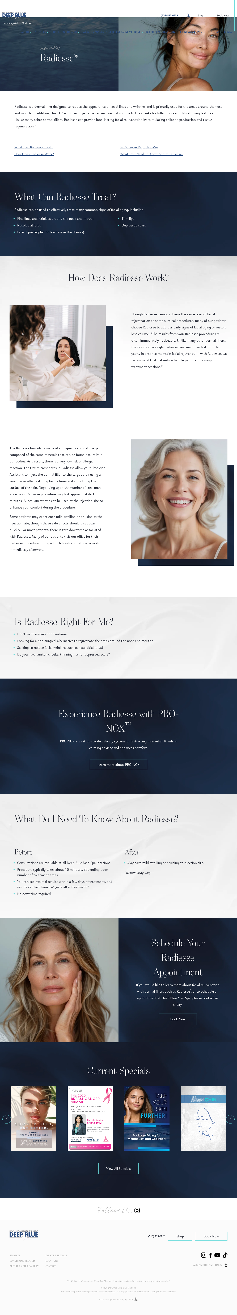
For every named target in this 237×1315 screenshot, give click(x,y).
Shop (200, 15)
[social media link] (203, 1255)
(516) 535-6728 (156, 1236)
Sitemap (121, 1291)
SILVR (130, 1299)
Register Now (90, 1120)
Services (15, 1256)
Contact (229, 32)
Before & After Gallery (160, 32)
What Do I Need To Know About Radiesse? (151, 154)
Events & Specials (191, 32)
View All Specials (118, 1168)
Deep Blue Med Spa (103, 1281)
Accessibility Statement (137, 1291)
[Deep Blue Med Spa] (24, 1239)
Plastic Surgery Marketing (111, 1299)
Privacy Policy (67, 1291)
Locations (213, 32)
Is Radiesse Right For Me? (139, 147)
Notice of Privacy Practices (102, 1291)
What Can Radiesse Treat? (33, 147)
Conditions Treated (64, 32)
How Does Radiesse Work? (34, 154)
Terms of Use (81, 1291)
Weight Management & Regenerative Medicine (112, 32)
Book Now (223, 15)
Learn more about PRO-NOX (118, 764)
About (25, 32)
